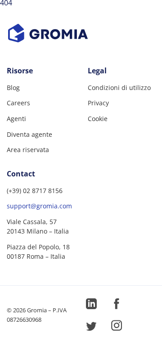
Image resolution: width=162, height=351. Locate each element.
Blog (13, 87)
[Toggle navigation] (147, 15)
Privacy (98, 103)
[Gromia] (81, 33)
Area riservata (28, 149)
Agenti (16, 118)
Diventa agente (29, 134)
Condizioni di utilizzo (119, 87)
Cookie (98, 118)
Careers (18, 103)
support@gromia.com (39, 206)
